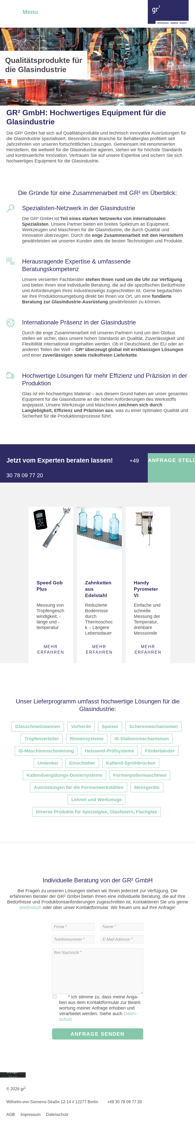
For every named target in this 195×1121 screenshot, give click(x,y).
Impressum (30, 1114)
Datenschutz (57, 1114)
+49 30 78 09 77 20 (124, 1102)
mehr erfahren (50, 649)
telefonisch (30, 907)
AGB (10, 1114)
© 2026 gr (16, 1089)
